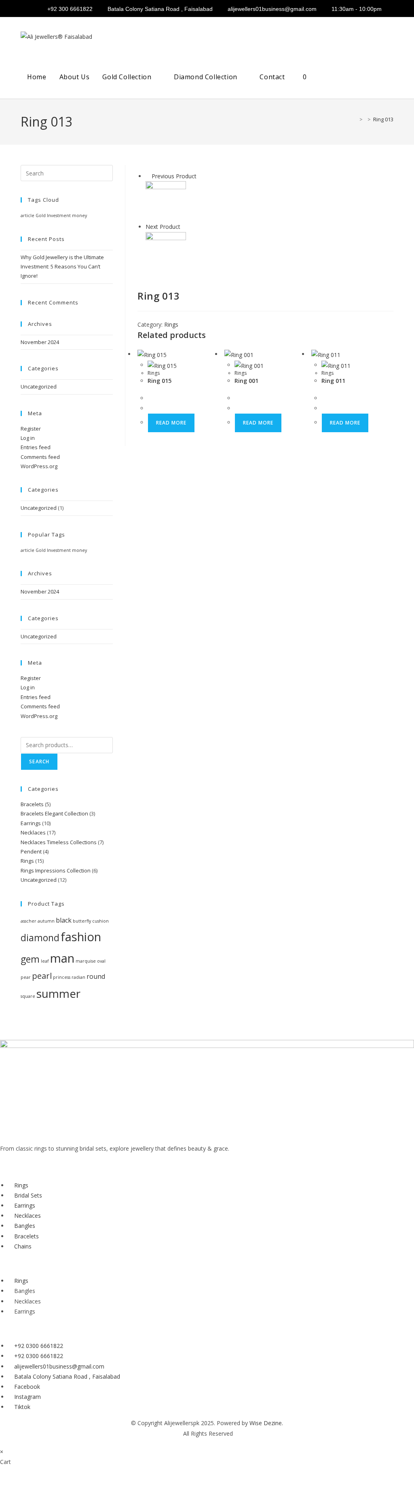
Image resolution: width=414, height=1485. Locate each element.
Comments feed (40, 456)
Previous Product (174, 176)
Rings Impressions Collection (56, 870)
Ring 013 (383, 119)
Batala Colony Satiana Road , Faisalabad (160, 9)
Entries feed (36, 447)
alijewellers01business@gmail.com (272, 9)
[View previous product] (148, 176)
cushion (100, 921)
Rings (171, 324)
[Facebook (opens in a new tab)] (358, 9)
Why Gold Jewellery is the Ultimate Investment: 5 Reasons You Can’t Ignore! (62, 266)
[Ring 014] (166, 251)
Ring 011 (333, 380)
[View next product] (184, 226)
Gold (41, 215)
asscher (28, 921)
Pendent (31, 851)
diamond (40, 937)
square (28, 996)
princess (61, 977)
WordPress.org (39, 466)
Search (39, 761)
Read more (171, 422)
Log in (28, 437)
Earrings (31, 823)
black (64, 920)
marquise (86, 961)
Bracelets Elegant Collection (54, 813)
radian (78, 977)
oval (101, 961)
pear (26, 977)
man (62, 958)
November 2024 (40, 342)
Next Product (163, 226)
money (79, 215)
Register (31, 428)
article (27, 215)
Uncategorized (39, 386)
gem (30, 959)
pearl (42, 975)
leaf (45, 961)
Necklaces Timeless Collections (59, 842)
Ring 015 (159, 380)
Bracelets (32, 804)
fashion (81, 937)
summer (58, 993)
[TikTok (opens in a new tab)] (386, 9)
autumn (46, 921)
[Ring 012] (166, 201)
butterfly (82, 921)
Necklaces (33, 832)
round (96, 976)
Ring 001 (246, 380)
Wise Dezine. (266, 1423)
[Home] (355, 119)
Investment (59, 215)
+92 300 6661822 (70, 9)
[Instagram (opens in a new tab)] (374, 9)
